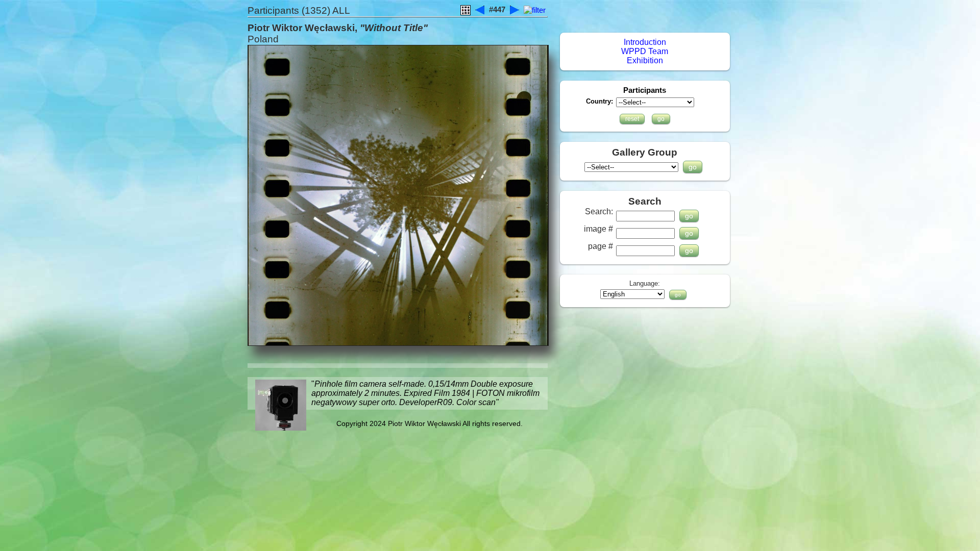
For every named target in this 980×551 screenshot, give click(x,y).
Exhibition (645, 60)
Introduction (645, 42)
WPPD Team (644, 51)
